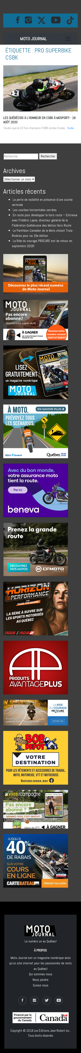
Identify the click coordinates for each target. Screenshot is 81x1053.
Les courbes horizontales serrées (35, 210)
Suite (70, 128)
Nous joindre (40, 979)
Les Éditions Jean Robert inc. (52, 1031)
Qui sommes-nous (40, 974)
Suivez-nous (40, 985)
